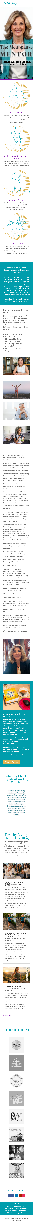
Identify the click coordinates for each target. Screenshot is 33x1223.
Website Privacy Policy (15, 1213)
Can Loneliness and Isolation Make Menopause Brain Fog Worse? (15, 883)
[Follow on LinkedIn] (16, 1195)
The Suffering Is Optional (13, 986)
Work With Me (11, 762)
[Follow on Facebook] (9, 1195)
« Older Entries (7, 1015)
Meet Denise (15, 1204)
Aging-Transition (10, 889)
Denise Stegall (11, 887)
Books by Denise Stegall (15, 1206)
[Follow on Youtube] (20, 1195)
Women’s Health (21, 889)
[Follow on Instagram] (23, 1195)
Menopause (8, 1208)
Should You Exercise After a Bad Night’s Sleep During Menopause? (15, 934)
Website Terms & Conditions (15, 1211)
